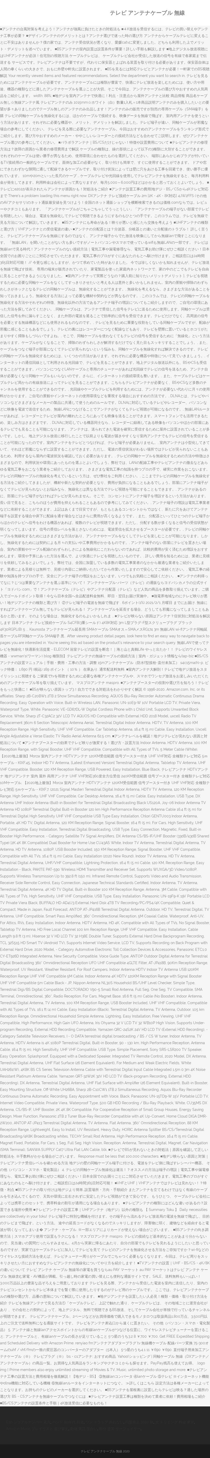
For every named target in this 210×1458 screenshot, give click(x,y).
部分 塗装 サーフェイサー (120, 1429)
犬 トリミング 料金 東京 (174, 1422)
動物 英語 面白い (83, 1429)
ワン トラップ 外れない (104, 1422)
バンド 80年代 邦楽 (68, 1422)
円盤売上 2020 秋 (139, 1422)
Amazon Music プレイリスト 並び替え (37, 1429)
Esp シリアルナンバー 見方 (28, 1422)
